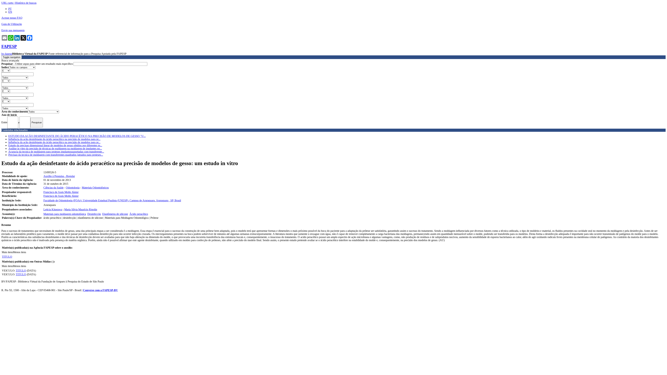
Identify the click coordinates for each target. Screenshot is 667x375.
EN (10, 11)
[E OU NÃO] (5, 70)
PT (10, 8)
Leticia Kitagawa (52, 209)
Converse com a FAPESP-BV (100, 290)
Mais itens (7, 252)
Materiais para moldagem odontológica (64, 213)
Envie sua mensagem (12, 30)
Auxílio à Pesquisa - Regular (59, 176)
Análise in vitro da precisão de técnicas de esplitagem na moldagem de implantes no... (55, 148)
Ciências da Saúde (53, 187)
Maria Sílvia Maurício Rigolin (80, 209)
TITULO (7, 256)
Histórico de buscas (25, 2)
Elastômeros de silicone (115, 213)
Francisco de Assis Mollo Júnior (61, 192)
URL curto (7, 2)
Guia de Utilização (11, 24)
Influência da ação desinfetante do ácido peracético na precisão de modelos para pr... (54, 139)
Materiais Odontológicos (95, 187)
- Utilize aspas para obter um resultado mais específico (37, 63)
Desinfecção (94, 213)
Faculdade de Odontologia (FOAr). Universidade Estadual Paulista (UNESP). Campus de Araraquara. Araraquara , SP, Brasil (112, 200)
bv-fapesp (6, 53)
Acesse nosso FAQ (11, 17)
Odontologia (73, 187)
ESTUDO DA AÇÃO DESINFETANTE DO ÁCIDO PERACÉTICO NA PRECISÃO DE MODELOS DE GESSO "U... (77, 136)
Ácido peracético (138, 213)
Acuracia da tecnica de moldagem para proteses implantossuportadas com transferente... (56, 151)
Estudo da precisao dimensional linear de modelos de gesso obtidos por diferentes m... (55, 145)
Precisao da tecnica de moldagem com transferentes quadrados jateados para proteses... (55, 154)
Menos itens (19, 252)
